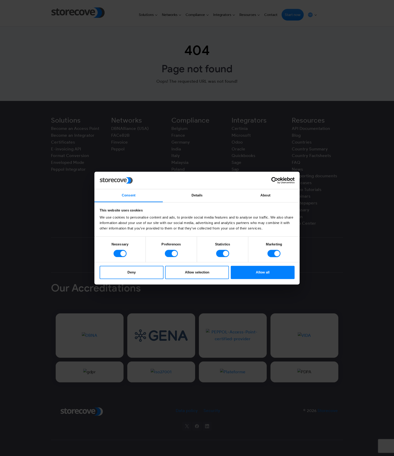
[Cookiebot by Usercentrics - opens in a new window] (275, 180)
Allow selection (197, 272)
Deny (131, 272)
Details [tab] (197, 195)
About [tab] (265, 195)
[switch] (171, 253)
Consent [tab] (128, 195)
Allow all (263, 272)
